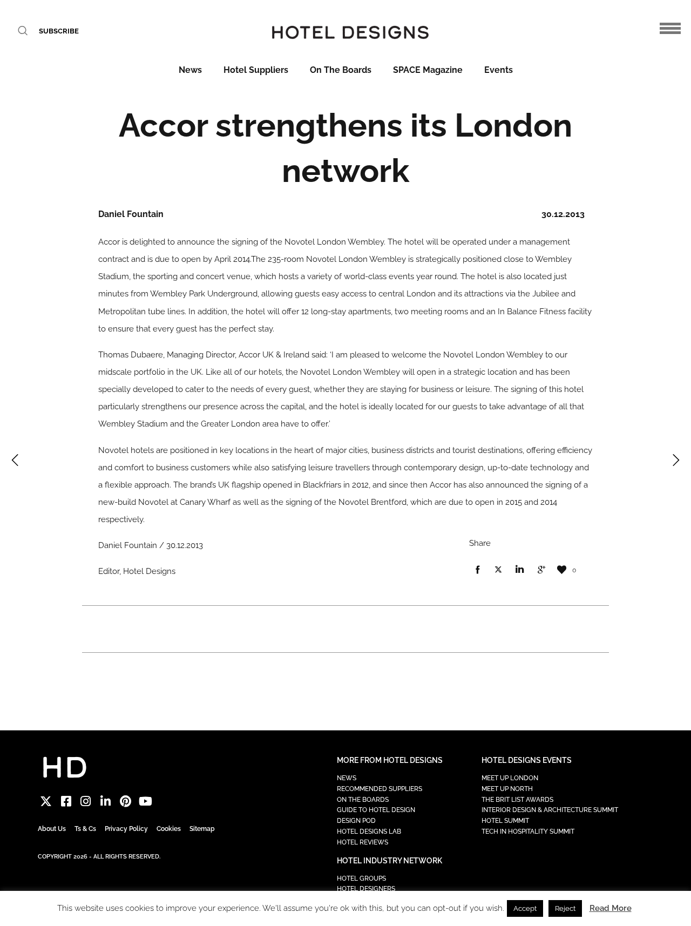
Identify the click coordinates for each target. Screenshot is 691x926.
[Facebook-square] (66, 801)
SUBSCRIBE (59, 31)
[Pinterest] (125, 801)
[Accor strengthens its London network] (477, 570)
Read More (611, 908)
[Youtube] (145, 801)
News (190, 70)
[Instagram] (86, 801)
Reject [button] (565, 908)
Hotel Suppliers (255, 70)
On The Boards (340, 70)
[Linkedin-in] (105, 801)
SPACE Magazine (428, 70)
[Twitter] (46, 801)
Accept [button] (525, 908)
